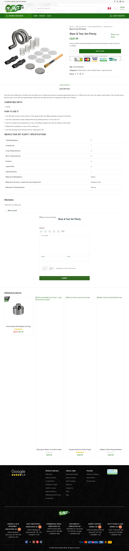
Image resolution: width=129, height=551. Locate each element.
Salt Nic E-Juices (50, 488)
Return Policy (91, 478)
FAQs (67, 491)
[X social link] (117, 1)
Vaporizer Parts (81, 27)
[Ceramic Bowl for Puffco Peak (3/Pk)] (80, 372)
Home (72, 27)
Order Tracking (70, 481)
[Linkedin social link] (123, 1)
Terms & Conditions (93, 474)
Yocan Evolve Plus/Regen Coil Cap (18, 326)
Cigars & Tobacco (50, 491)
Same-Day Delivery (72, 474)
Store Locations (71, 478)
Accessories (49, 498)
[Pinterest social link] (120, 1)
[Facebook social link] (115, 1)
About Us (69, 484)
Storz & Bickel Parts (95, 27)
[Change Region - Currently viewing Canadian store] (109, 8)
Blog (67, 495)
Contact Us (69, 488)
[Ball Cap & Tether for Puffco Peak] (49, 372)
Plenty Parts (108, 27)
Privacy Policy (91, 481)
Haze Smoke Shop (61, 548)
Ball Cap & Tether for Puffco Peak (49, 449)
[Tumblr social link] (41, 541)
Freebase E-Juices (51, 484)
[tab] (64, 88)
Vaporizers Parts (50, 478)
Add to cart (100, 51)
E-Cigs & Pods (49, 481)
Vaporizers (48, 474)
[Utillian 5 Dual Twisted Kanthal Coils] (111, 372)
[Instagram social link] (33, 541)
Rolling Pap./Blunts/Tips (53, 495)
